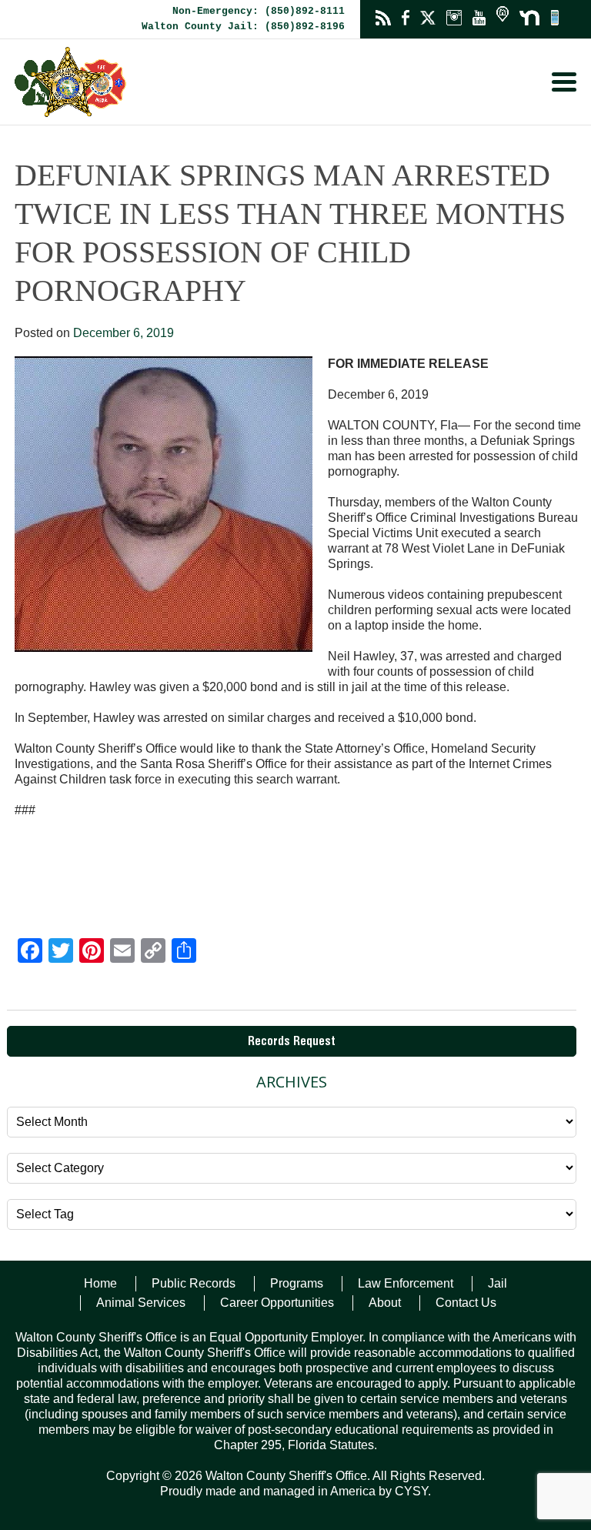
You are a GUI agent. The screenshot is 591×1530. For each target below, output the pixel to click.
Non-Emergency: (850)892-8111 (258, 11)
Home (100, 1283)
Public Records (193, 1283)
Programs (296, 1283)
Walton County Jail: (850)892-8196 (243, 26)
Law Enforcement (405, 1283)
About (385, 1302)
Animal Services (140, 1302)
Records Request (292, 1043)
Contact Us (466, 1302)
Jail (497, 1283)
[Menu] (564, 82)
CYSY (411, 1491)
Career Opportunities (277, 1302)
